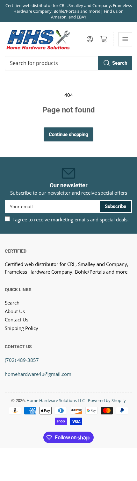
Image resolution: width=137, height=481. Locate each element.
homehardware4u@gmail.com (38, 374)
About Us (15, 311)
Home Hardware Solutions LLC (55, 400)
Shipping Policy (21, 328)
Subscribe (115, 206)
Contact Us (16, 319)
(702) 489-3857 (22, 360)
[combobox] (68, 63)
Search (119, 63)
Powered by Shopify (107, 400)
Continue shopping (68, 134)
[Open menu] (125, 39)
